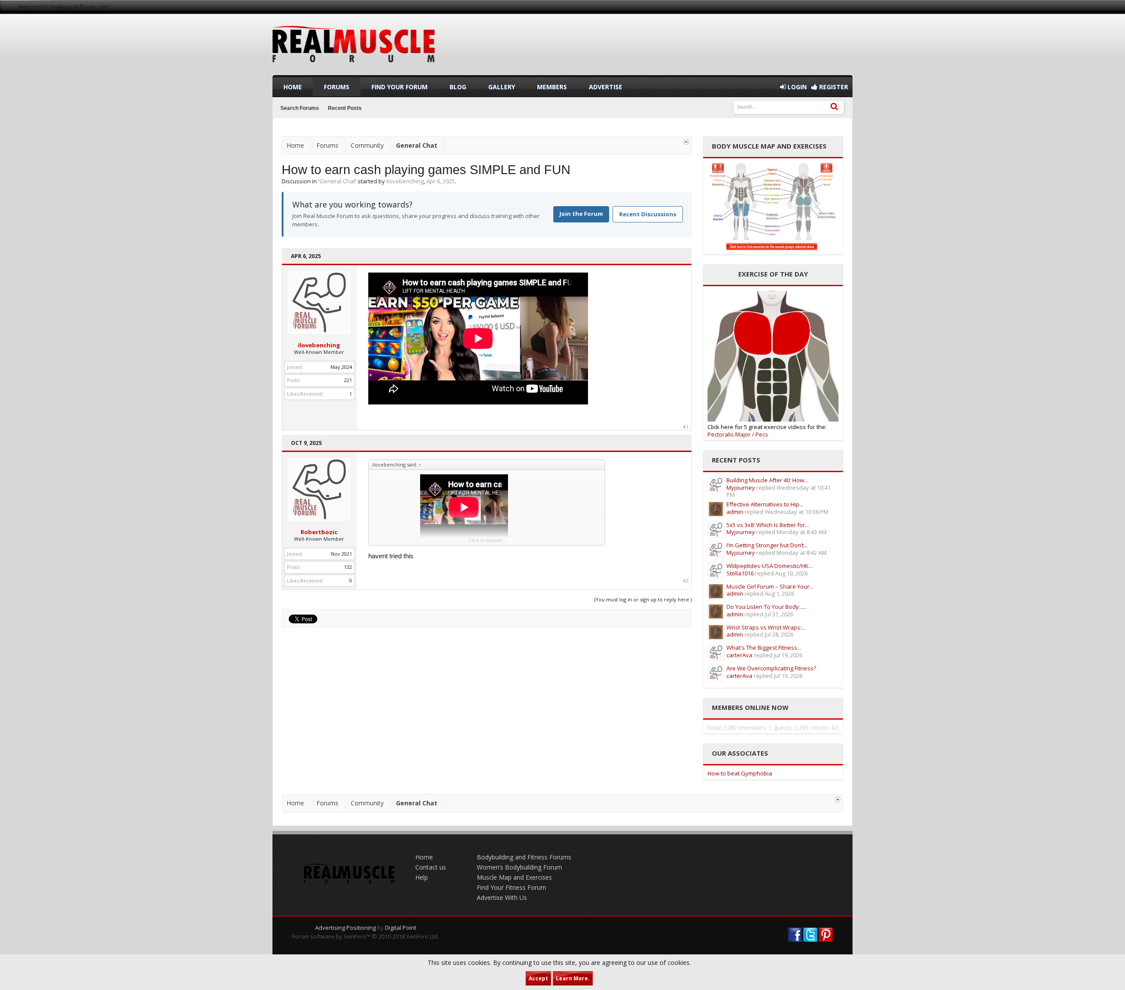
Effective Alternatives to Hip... (764, 504)
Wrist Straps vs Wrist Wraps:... (766, 627)
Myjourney (740, 487)
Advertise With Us (502, 897)
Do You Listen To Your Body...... (766, 607)
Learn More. (573, 978)
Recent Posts (345, 108)
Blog (458, 87)
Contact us (430, 867)
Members (552, 87)
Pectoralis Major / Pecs (738, 434)
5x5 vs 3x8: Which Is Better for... (767, 525)
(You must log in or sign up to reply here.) (643, 599)
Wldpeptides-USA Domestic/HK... (769, 566)
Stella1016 (740, 573)
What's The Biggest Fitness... (763, 648)
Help (421, 877)
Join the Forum (581, 214)
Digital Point (400, 928)
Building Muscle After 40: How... (767, 480)
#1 (686, 427)
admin (734, 512)
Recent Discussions (647, 214)
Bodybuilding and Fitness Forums (524, 857)
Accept (538, 978)
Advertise (605, 87)
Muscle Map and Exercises (514, 877)
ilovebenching (405, 181)
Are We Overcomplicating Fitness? (771, 668)
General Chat (337, 181)
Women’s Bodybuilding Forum (519, 867)
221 (348, 380)
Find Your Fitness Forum (511, 887)
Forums (336, 87)
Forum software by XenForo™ (365, 936)
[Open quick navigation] (686, 142)
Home (292, 87)
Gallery (501, 87)
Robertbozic (319, 532)
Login (796, 87)
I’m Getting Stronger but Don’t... (767, 545)
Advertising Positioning (345, 928)
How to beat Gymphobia (740, 773)
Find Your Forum (399, 87)
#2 (686, 581)
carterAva (739, 655)
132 (348, 567)
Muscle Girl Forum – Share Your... (769, 586)
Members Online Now (750, 707)
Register (832, 87)
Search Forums (299, 108)
